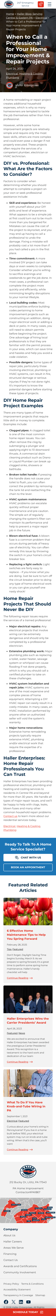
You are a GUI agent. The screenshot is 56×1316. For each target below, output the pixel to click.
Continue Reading (17, 978)
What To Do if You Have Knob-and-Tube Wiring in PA (26, 1106)
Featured (17, 949)
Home (10, 13)
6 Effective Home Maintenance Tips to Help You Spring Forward (26, 934)
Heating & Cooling (31, 73)
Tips (9, 949)
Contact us (10, 816)
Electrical (41, 17)
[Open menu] (50, 4)
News (22, 1033)
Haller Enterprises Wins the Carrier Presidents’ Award (28, 1020)
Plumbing (12, 77)
